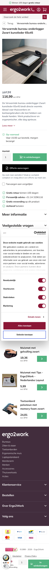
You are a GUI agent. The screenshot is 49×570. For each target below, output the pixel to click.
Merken (6, 464)
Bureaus (6, 441)
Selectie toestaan (24, 334)
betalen (15, 206)
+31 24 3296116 (24, 197)
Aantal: (6, 151)
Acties (5, 476)
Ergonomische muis (12, 453)
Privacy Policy (31, 556)
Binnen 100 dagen (26, 3)
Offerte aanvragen (19, 168)
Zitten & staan (9, 445)
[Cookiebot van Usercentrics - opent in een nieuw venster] (34, 233)
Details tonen (34, 317)
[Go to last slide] (7, 62)
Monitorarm (8, 461)
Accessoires (8, 468)
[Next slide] (42, 62)
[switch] (42, 289)
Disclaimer (17, 556)
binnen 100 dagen (22, 192)
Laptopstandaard (10, 457)
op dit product (22, 201)
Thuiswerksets (9, 472)
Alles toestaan (24, 326)
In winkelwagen (32, 157)
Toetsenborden (9, 449)
